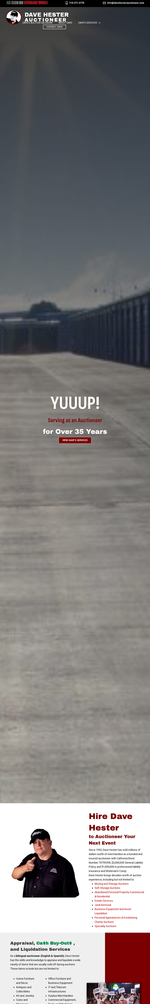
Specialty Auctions (105, 926)
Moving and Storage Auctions (112, 883)
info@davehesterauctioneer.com (125, 2)
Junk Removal (103, 904)
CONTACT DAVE (54, 26)
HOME (13, 22)
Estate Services (104, 900)
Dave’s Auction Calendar (37, 22)
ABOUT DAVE (65, 22)
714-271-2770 (76, 2)
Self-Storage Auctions (107, 887)
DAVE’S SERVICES (87, 22)
